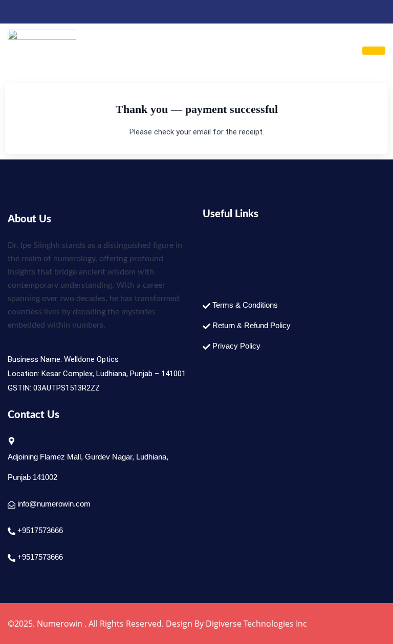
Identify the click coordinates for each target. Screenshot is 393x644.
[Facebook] (15, 11)
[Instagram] (50, 11)
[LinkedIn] (32, 11)
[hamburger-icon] (373, 51)
